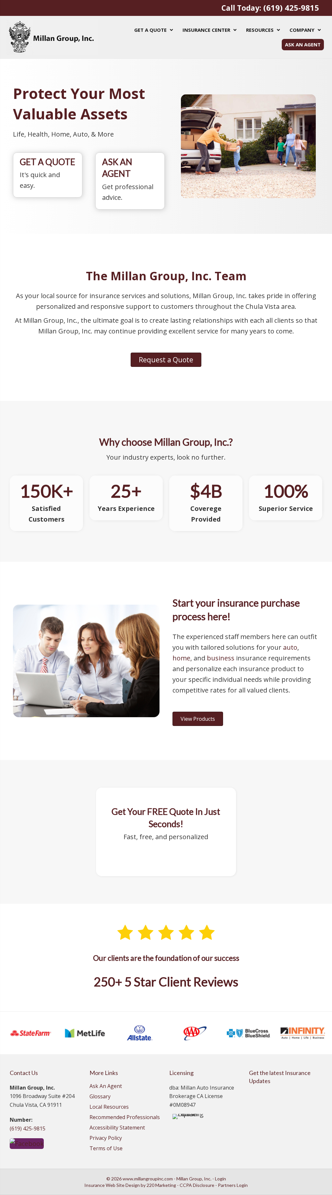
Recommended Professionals (124, 1118)
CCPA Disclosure (197, 1185)
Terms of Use (106, 1149)
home (181, 658)
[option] (30, 1032)
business (220, 658)
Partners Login (233, 1185)
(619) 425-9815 (291, 8)
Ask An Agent (105, 1086)
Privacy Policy (105, 1138)
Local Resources (109, 1107)
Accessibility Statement (117, 1128)
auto (290, 647)
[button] (166, 360)
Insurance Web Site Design (112, 1185)
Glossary (100, 1097)
